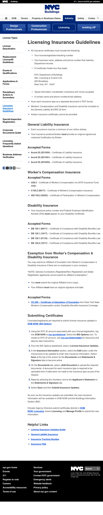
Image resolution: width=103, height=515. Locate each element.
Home (6, 18)
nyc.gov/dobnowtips (71, 337)
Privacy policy (41, 487)
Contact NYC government (47, 475)
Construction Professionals (39, 27)
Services (38, 467)
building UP (89, 27)
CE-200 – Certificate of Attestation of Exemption (55, 302)
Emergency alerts (42, 479)
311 (75, 1)
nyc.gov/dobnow (56, 334)
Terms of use (9, 491)
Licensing (64, 27)
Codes (91, 18)
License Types (10, 37)
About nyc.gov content (45, 491)
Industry (69, 18)
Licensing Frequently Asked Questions (12, 143)
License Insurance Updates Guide (48, 429)
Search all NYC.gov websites (89, 1)
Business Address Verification (12, 156)
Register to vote (11, 479)
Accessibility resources (15, 487)
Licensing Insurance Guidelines (8, 108)
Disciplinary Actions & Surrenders (9, 95)
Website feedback (43, 483)
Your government (42, 471)
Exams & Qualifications (10, 72)
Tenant (24, 18)
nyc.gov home (10, 467)
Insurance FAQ (38, 444)
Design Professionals (14, 27)
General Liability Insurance (44, 434)
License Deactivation (9, 47)
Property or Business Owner (46, 18)
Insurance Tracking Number (45, 439)
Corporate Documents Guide (12, 131)
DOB (14, 18)
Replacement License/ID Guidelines (9, 59)
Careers (7, 483)
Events (6, 471)
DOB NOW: (40, 323)
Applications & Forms (10, 82)
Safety (81, 18)
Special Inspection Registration (12, 120)
